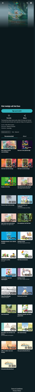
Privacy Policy (17, 390)
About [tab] (24, 136)
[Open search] (27, 2)
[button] (8, 148)
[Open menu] (2, 2)
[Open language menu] (31, 2)
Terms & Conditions (17, 388)
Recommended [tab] (9, 136)
